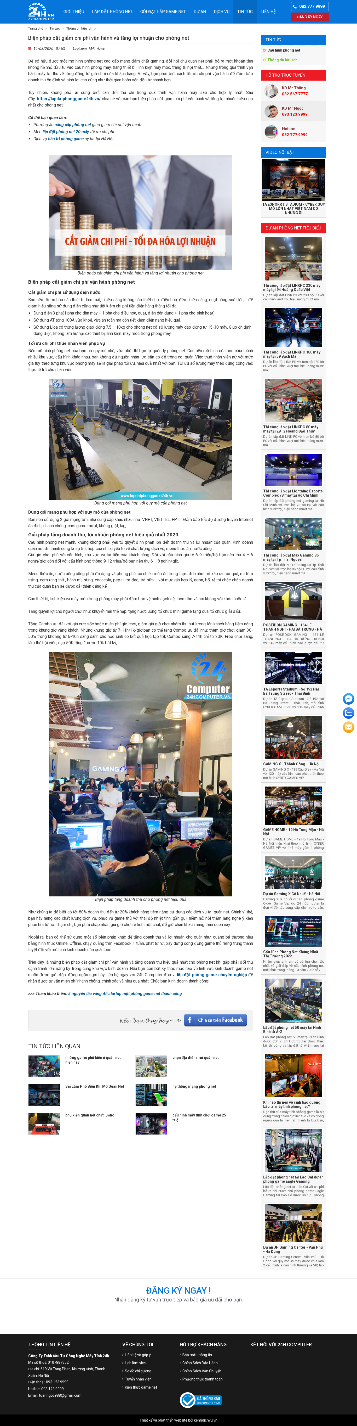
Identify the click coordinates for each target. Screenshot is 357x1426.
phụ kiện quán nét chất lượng (89, 1115)
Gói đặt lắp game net (163, 11)
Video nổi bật (280, 152)
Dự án (200, 11)
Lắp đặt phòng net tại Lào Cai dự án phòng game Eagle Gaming (293, 1179)
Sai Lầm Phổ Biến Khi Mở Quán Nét (94, 1086)
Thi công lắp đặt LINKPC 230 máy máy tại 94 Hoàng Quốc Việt (291, 287)
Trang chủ (35, 28)
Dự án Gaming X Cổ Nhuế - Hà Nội (291, 894)
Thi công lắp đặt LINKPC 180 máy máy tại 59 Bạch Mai (291, 354)
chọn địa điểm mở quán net (195, 1058)
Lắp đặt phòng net (112, 11)
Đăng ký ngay (310, 17)
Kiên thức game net (141, 1387)
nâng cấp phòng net (73, 124)
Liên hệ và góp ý (138, 1355)
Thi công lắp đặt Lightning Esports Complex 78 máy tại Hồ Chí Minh (293, 493)
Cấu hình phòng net (283, 50)
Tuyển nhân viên (138, 1379)
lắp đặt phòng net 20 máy (66, 131)
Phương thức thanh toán (202, 1379)
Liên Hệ (268, 11)
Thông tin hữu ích (282, 60)
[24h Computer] (42, 12)
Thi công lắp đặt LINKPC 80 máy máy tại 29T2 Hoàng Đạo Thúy (290, 429)
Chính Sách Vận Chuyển (201, 1371)
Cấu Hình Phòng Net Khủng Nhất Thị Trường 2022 (290, 954)
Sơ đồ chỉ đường (138, 1371)
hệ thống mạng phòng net (194, 1086)
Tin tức (245, 11)
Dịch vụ (221, 11)
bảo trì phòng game (66, 138)
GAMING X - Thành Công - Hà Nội (291, 764)
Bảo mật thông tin (197, 1355)
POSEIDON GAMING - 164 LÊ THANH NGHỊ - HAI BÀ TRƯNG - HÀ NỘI (292, 629)
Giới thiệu (74, 11)
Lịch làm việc (135, 1363)
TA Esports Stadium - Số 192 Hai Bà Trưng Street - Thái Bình (291, 691)
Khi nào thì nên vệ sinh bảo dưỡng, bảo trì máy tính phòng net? (292, 1104)
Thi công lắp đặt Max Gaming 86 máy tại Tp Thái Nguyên (291, 557)
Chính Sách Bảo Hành (200, 1363)
